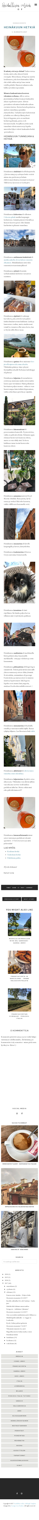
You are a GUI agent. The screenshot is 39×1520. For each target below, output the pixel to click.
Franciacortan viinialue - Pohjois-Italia (18, 1295)
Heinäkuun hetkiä (12, 1335)
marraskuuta (11, 1286)
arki (20, 1411)
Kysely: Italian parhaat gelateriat (16, 1323)
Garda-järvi (19, 1371)
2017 (6, 1283)
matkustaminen (19, 1425)
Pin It (22, 887)
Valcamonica (19, 1406)
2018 (6, 1280)
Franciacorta (19, 1366)
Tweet (8, 887)
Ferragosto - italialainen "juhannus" (17, 1309)
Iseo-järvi (19, 1376)
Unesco (19, 1401)
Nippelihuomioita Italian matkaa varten (19, 1332)
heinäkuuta (10, 1337)
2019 (6, 1277)
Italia (19, 1381)
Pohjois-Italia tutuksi (19, 1396)
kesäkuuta (10, 1340)
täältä (33, 731)
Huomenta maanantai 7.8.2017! (16, 1326)
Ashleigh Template (30, 1503)
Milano (19, 1391)
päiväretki (20, 1440)
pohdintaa (19, 1435)
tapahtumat (19, 1455)
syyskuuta (10, 1289)
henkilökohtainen (19, 1420)
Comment (29, 887)
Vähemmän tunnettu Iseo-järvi (16, 1329)
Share (14, 887)
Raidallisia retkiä (19, 1503)
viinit (19, 1465)
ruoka (20, 1445)
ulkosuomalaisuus (19, 1460)
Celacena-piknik (10, 217)
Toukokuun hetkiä (13, 855)
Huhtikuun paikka (14, 858)
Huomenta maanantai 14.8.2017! (17, 1312)
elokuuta (10, 1292)
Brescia (19, 1356)
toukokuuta (11, 1343)
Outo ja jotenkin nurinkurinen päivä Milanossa (21, 1315)
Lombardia (19, 1386)
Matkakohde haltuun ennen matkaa (17, 1306)
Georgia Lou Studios (17, 1506)
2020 (6, 1274)
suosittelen (19, 1450)
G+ (18, 887)
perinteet (19, 1430)
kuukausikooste (19, 23)
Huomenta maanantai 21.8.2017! (17, 1298)
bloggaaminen (19, 1415)
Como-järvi (19, 1361)
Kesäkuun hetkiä (13, 851)
